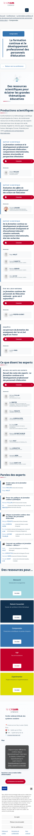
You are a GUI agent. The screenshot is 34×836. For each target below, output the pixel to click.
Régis (6, 490)
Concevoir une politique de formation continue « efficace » (16, 544)
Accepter (17, 817)
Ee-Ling (4, 530)
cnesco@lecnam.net (13, 735)
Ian (4, 506)
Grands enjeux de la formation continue (14, 484)
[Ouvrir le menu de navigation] (27, 10)
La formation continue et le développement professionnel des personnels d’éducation (16, 18)
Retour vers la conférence (13, 66)
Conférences (11, 16)
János (7, 525)
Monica (7, 535)
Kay (7, 553)
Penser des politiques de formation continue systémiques (16, 498)
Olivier (7, 487)
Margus (7, 521)
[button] (31, 789)
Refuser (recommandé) (17, 822)
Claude (6, 560)
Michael (7, 502)
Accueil (2, 16)
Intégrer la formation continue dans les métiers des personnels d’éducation (16, 516)
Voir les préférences (17, 827)
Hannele (6, 556)
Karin (4, 549)
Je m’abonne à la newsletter (15, 781)
